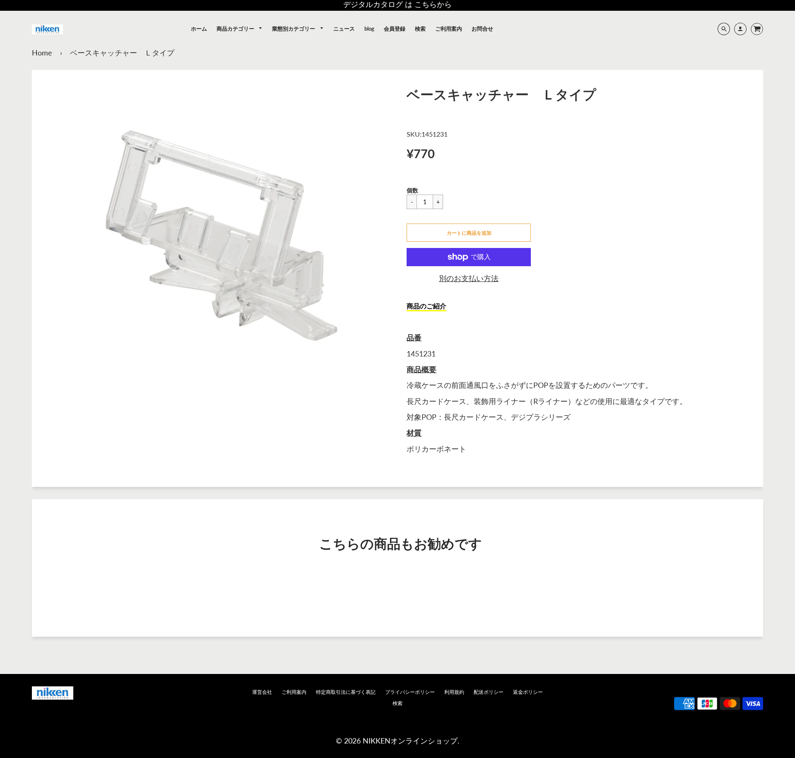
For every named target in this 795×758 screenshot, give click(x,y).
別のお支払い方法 (469, 278)
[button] (469, 233)
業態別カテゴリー (294, 28)
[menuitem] (199, 28)
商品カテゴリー (236, 28)
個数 (412, 190)
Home (42, 52)
